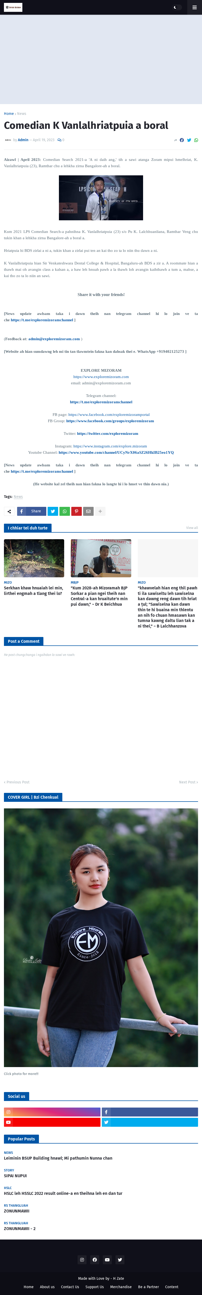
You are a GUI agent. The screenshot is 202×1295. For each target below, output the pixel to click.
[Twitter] (189, 140)
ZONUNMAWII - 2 (20, 1228)
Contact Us (70, 1287)
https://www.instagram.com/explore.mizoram (110, 446)
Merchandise (121, 1287)
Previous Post (18, 782)
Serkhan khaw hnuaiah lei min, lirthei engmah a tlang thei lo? (33, 590)
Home (9, 114)
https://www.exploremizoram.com (101, 377)
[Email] (88, 511)
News (21, 114)
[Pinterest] (76, 511)
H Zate (118, 1278)
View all (192, 528)
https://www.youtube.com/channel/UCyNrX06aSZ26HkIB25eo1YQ (116, 452)
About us (47, 1287)
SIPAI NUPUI (15, 1175)
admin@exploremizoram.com (54, 339)
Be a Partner (148, 1287)
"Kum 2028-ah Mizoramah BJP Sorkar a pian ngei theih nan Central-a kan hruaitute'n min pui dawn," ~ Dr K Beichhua (99, 596)
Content (171, 1287)
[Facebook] (182, 140)
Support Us (94, 1287)
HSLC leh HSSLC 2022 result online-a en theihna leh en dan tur (63, 1193)
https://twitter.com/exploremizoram (107, 433)
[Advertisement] (101, 59)
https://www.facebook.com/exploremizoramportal (109, 414)
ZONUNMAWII (16, 1211)
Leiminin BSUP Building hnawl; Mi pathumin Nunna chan (58, 1158)
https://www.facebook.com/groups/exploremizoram (110, 421)
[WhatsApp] (196, 140)
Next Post (187, 782)
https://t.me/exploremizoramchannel (42, 320)
